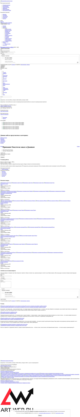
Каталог (2, 21)
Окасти (4, 118)
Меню (9, 23)
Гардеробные (7, 33)
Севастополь (5, 88)
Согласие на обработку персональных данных (9, 372)
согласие (13, 64)
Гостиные (7, 36)
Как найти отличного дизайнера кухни (8, 313)
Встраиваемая (5, 6)
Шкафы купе (7, 31)
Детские (6, 34)
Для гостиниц (8, 39)
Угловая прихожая (6, 5)
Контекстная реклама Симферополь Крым (21, 382)
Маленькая (5, 8)
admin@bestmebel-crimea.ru (5, 365)
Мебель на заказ (8, 30)
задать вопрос (3, 299)
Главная (4, 25)
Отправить (3, 65)
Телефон (2, 51)
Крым (4, 85)
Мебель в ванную (8, 35)
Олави (78, 146)
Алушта (4, 72)
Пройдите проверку (5, 55)
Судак (4, 90)
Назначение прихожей (4, 170)
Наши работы (5, 41)
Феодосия (5, 92)
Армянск (4, 73)
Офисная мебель (8, 38)
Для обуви (5, 15)
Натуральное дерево (7, 10)
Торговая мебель (8, 40)
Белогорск (5, 76)
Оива (1, 146)
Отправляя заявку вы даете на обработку (15, 64)
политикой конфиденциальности (45, 413)
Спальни (7, 37)
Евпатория (5, 80)
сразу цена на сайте (4, 111)
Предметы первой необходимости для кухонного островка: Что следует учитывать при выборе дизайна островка (23, 307)
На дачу (4, 18)
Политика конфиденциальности (6, 371)
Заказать (2, 157)
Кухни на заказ (8, 29)
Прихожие (7, 32)
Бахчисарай (5, 75)
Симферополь (5, 89)
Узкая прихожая (6, 7)
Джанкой (4, 78)
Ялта (4, 94)
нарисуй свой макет (4, 114)
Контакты (5, 44)
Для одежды (5, 16)
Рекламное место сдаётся (6, 47)
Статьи (4, 42)
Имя (1, 53)
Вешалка (4, 14)
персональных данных (25, 64)
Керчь (4, 82)
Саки (4, 87)
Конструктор (7, 43)
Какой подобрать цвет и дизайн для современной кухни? (11, 319)
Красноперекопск (6, 84)
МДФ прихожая (6, 9)
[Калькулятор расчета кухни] (6, 0)
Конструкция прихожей (5, 168)
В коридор (5, 17)
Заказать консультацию (5, 48)
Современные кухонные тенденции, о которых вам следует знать (13, 325)
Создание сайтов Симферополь (6, 382)
